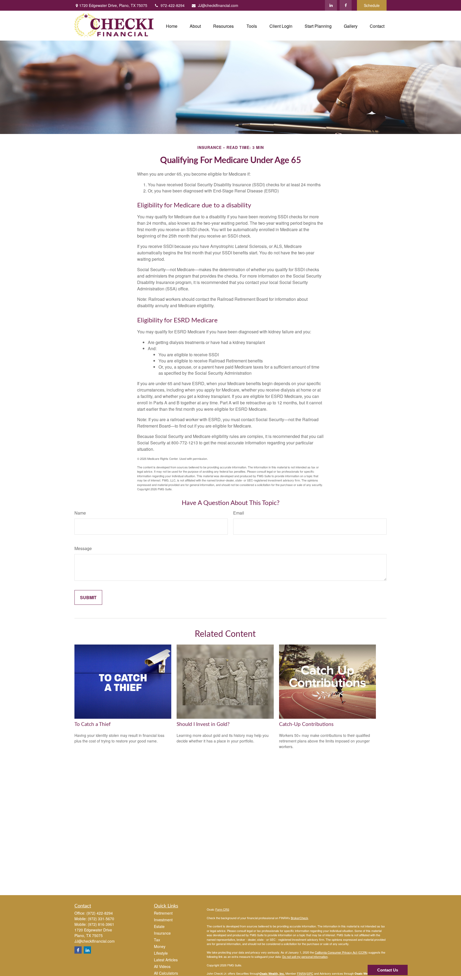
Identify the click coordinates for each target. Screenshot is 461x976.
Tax (157, 939)
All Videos (162, 966)
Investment (163, 919)
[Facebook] (346, 5)
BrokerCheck (299, 918)
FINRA (301, 973)
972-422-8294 (173, 5)
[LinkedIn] (331, 5)
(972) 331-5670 (101, 918)
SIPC (310, 973)
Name (80, 513)
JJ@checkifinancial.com (218, 5)
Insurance (162, 933)
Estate (159, 926)
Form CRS (222, 909)
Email (238, 513)
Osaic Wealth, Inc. (272, 973)
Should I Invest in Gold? (203, 724)
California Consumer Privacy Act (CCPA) (341, 952)
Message (83, 548)
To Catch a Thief (92, 724)
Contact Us (387, 970)
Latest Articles (166, 959)
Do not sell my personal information (305, 956)
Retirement (163, 913)
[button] (172, 25)
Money (159, 946)
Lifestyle (161, 953)
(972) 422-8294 (99, 913)
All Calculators (166, 973)
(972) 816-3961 (101, 924)
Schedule (372, 5)
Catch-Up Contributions (306, 724)
